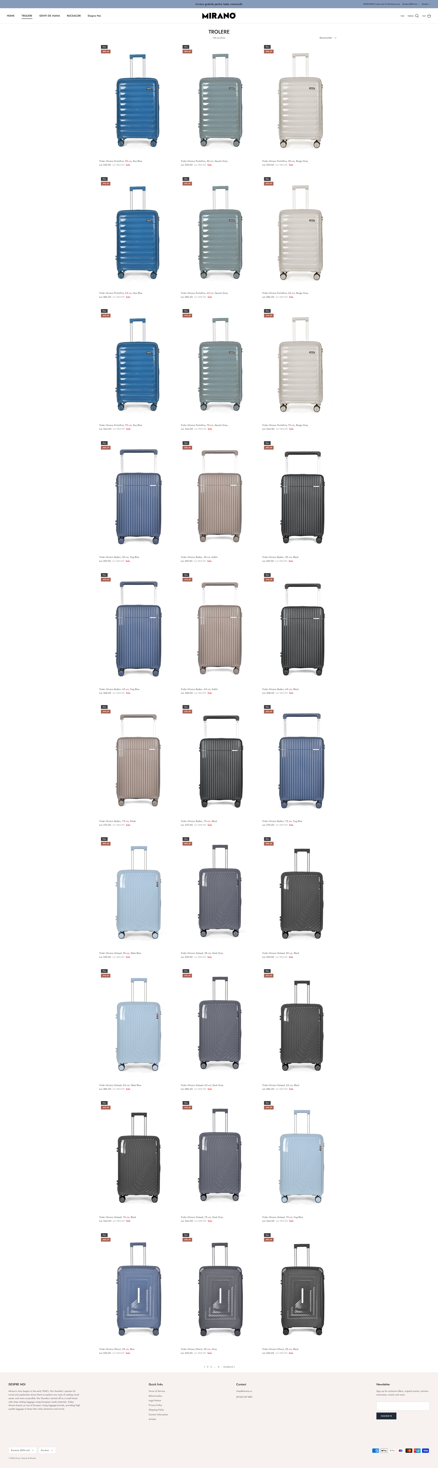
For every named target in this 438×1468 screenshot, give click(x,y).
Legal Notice (155, 1400)
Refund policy (155, 1395)
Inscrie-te (386, 1416)
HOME (11, 16)
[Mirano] (219, 16)
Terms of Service (157, 1391)
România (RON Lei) (409, 4)
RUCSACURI (74, 16)
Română (425, 4)
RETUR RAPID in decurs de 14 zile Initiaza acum (382, 4)
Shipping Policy (156, 1409)
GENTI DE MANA (49, 16)
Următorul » (229, 1366)
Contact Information (158, 1414)
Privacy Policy (155, 1405)
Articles (152, 1419)
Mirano (17, 1458)
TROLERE (27, 16)
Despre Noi (94, 16)
